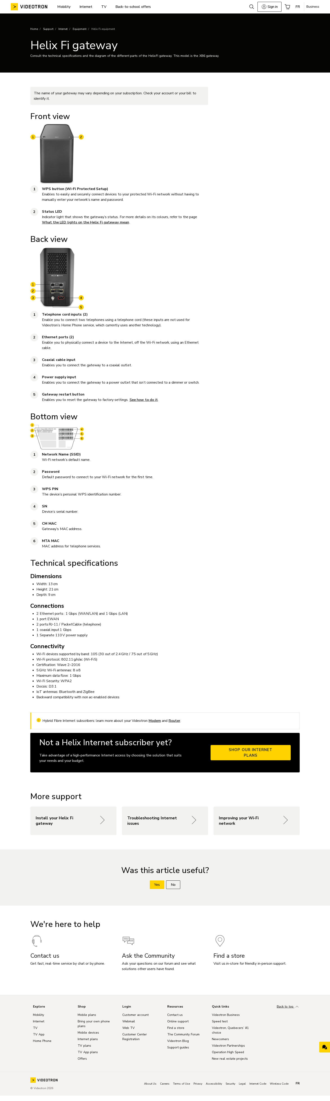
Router (174, 720)
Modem (155, 720)
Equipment (79, 29)
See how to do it (144, 399)
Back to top (286, 1006)
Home (34, 29)
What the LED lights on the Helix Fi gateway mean (85, 222)
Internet (63, 29)
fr (298, 1083)
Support (48, 29)
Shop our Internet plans (250, 752)
